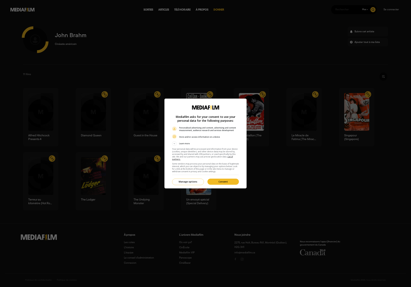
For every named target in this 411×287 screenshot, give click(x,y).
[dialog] (205, 143)
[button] (205, 143)
